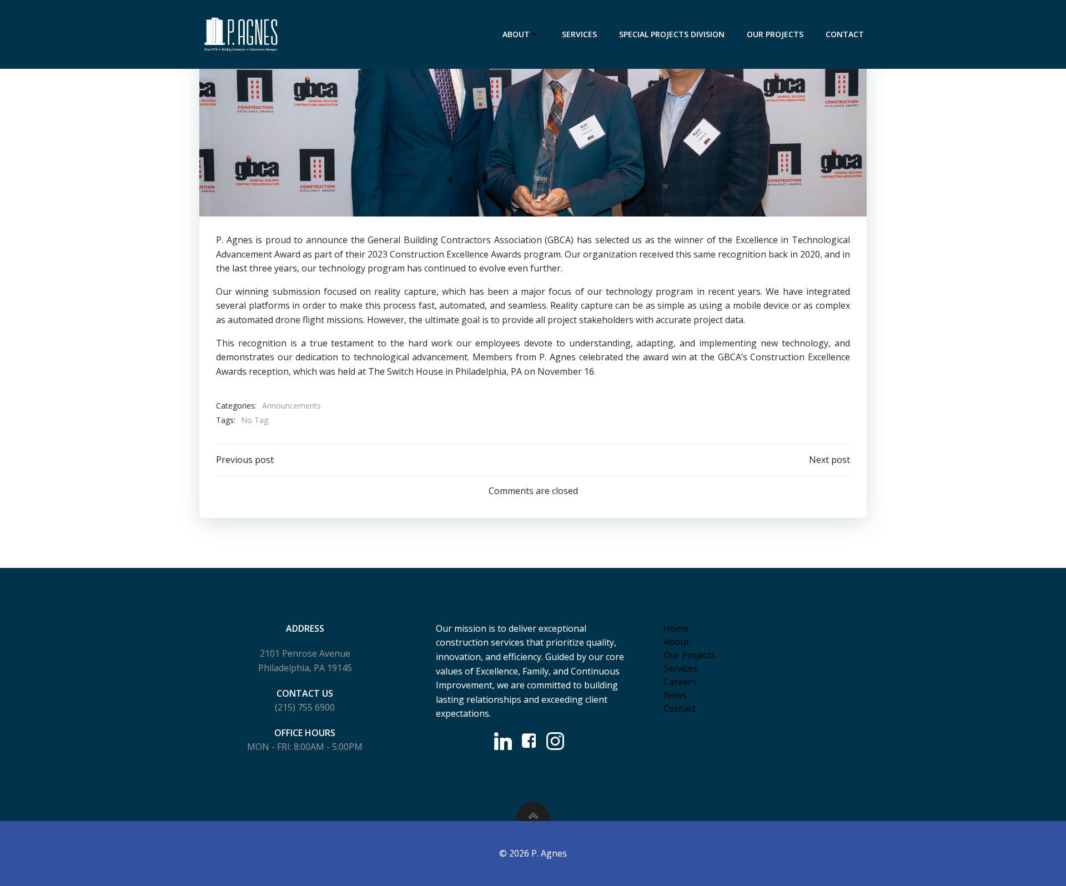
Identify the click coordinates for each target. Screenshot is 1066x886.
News (675, 695)
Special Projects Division (672, 34)
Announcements (291, 405)
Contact (845, 34)
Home (675, 628)
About (516, 34)
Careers (679, 682)
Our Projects (775, 34)
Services (579, 34)
